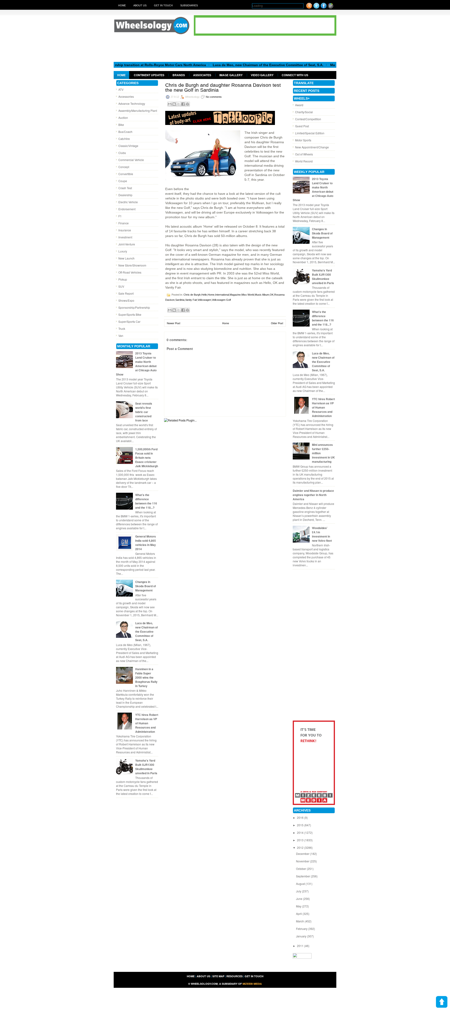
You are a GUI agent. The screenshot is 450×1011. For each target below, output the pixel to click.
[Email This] (169, 104)
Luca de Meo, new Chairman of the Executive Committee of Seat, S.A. (244, 65)
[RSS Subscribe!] (309, 8)
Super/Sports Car (129, 321)
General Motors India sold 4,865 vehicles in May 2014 (145, 542)
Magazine (235, 294)
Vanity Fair (191, 299)
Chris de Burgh (192, 294)
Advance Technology (131, 103)
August (301, 884)
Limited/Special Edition (309, 133)
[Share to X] (178, 104)
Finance (123, 223)
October (301, 869)
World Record (304, 161)
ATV (121, 89)
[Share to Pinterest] (187, 104)
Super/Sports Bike (129, 314)
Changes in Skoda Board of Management (145, 586)
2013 (300, 840)
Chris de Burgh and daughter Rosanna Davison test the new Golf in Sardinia (223, 87)
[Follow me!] (316, 8)
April (299, 914)
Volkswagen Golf (221, 299)
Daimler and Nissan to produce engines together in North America (313, 495)
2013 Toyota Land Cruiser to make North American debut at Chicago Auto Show (136, 363)
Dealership (125, 195)
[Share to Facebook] (183, 104)
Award (299, 105)
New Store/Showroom (132, 265)
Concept (123, 167)
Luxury (122, 251)
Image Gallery (231, 75)
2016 (300, 817)
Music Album (262, 294)
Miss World (247, 294)
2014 (300, 832)
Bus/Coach (125, 132)
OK (272, 294)
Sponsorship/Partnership (134, 307)
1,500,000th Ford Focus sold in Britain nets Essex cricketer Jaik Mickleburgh (146, 457)
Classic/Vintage (128, 146)
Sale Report (126, 293)
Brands (178, 75)
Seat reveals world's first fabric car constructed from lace (143, 411)
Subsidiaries (189, 5)
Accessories (126, 96)
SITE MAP (218, 976)
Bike (121, 125)
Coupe (122, 181)
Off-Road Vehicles (129, 272)
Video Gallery (262, 75)
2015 (300, 825)
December (303, 854)
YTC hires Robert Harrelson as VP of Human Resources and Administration (146, 723)
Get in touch (163, 5)
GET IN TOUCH (254, 976)
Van (120, 336)
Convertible (125, 174)
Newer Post (173, 323)
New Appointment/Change (312, 147)
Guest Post (302, 126)
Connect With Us (295, 75)
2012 (300, 847)
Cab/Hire (124, 139)
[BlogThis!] (174, 104)
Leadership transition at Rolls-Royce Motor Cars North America (132, 65)
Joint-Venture (126, 244)
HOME (191, 976)
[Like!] (323, 8)
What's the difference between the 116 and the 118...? (146, 501)
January (301, 936)
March (300, 921)
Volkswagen (204, 299)
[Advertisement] (225, 48)
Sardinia (179, 299)
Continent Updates (149, 75)
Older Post (277, 323)
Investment (125, 237)
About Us (139, 5)
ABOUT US (203, 976)
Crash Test (125, 188)
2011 (300, 946)
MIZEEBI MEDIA (252, 983)
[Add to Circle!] (331, 8)
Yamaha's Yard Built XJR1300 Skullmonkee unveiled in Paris (146, 766)
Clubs (122, 153)
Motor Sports (303, 140)
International (222, 294)
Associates (202, 75)
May (299, 906)
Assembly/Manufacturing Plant (137, 111)
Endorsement (126, 209)
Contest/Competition (308, 119)
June (299, 899)
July (299, 891)
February (302, 929)
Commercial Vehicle (131, 160)
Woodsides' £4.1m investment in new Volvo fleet (322, 534)
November (303, 861)
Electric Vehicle (128, 202)
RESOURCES (234, 976)
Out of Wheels (304, 154)
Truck (121, 329)
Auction (123, 118)
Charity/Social (304, 112)
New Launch (126, 258)
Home (122, 5)
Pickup (122, 279)
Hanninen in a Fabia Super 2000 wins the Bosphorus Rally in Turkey (146, 677)
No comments (214, 96)
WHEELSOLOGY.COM (204, 983)
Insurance (124, 230)
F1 (120, 216)
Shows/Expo (126, 300)
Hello (204, 294)
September (303, 876)
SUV (121, 286)
